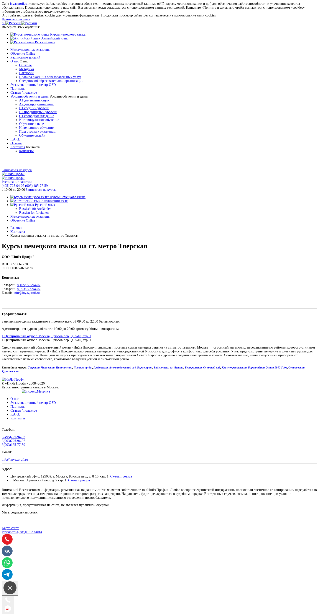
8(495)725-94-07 (28, 285)
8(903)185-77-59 (13, 445)
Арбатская (101, 367)
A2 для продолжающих (36, 104)
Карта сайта (10, 528)
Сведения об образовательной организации (51, 81)
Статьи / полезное (23, 92)
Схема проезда (121, 476)
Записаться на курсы (17, 170)
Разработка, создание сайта (22, 532)
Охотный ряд (211, 367)
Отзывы (16, 143)
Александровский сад (122, 367)
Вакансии (26, 73)
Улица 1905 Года (276, 367)
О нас (14, 61)
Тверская (34, 367)
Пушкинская (64, 367)
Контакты (17, 147)
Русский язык (44, 42)
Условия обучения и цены (29, 96)
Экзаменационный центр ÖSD (33, 84)
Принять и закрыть (16, 19)
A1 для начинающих (34, 100)
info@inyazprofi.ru (26, 293)
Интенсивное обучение (36, 127)
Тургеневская (10, 371)
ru (3, 23)
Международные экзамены (30, 49)
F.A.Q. (15, 139)
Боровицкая (144, 367)
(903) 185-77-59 (36, 185)
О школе (25, 65)
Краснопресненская (234, 367)
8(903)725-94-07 (28, 289)
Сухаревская (296, 367)
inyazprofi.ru (19, 3)
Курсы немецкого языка (67, 34)
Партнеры (17, 88)
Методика (26, 69)
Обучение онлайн (32, 135)
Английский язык (54, 38)
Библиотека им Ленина (168, 367)
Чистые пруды (83, 367)
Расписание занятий (25, 57)
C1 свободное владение (36, 116)
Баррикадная (256, 367)
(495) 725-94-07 (13, 185)
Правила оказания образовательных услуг (50, 77)
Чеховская (48, 367)
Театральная (193, 367)
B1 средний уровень (34, 108)
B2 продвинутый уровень (38, 112)
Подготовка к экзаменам (37, 131)
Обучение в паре (31, 123)
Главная (16, 228)
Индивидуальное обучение (39, 120)
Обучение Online (22, 53)
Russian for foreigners (34, 212)
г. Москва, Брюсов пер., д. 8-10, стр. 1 (46, 336)
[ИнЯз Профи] (13, 379)
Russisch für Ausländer (35, 208)
